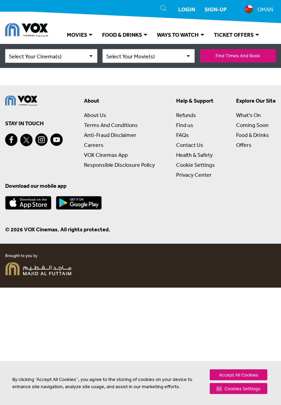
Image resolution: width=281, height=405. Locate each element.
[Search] (163, 9)
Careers (93, 144)
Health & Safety (194, 154)
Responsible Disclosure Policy (119, 164)
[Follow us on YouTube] (56, 140)
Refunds (186, 115)
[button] (238, 388)
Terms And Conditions (111, 124)
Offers (244, 144)
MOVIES (77, 34)
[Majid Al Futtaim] (38, 265)
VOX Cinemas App (106, 154)
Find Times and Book (238, 56)
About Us (95, 115)
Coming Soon (252, 124)
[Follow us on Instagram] (41, 140)
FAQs (182, 134)
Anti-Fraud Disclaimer (110, 134)
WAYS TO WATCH (178, 34)
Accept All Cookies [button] (238, 375)
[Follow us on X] (26, 140)
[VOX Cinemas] (26, 31)
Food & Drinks (252, 134)
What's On (248, 115)
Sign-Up (216, 9)
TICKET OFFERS (234, 34)
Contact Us (189, 144)
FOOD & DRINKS (122, 34)
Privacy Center (194, 174)
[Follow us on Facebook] (11, 140)
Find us (184, 124)
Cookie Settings (195, 164)
